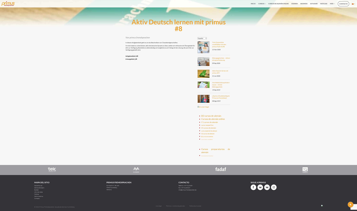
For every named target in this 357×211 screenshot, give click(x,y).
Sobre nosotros (38, 196)
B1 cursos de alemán (207, 136)
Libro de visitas (38, 192)
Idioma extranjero (39, 187)
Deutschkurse (38, 185)
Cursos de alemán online (278, 3)
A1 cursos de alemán (208, 128)
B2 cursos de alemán (211, 115)
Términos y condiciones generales (175, 206)
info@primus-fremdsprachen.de (187, 190)
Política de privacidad (195, 206)
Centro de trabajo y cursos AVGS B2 (207, 139)
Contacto (37, 198)
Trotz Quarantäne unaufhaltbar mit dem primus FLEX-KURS (219, 44)
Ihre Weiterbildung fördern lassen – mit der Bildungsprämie (221, 85)
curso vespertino (207, 125)
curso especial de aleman (209, 131)
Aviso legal (159, 206)
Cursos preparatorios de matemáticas (207, 155)
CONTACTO (343, 4)
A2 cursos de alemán (207, 133)
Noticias (323, 3)
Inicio (253, 3)
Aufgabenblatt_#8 (132, 56)
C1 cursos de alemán (209, 122)
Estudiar (313, 3)
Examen (294, 3)
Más (332, 3)
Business (303, 3)
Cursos (261, 3)
